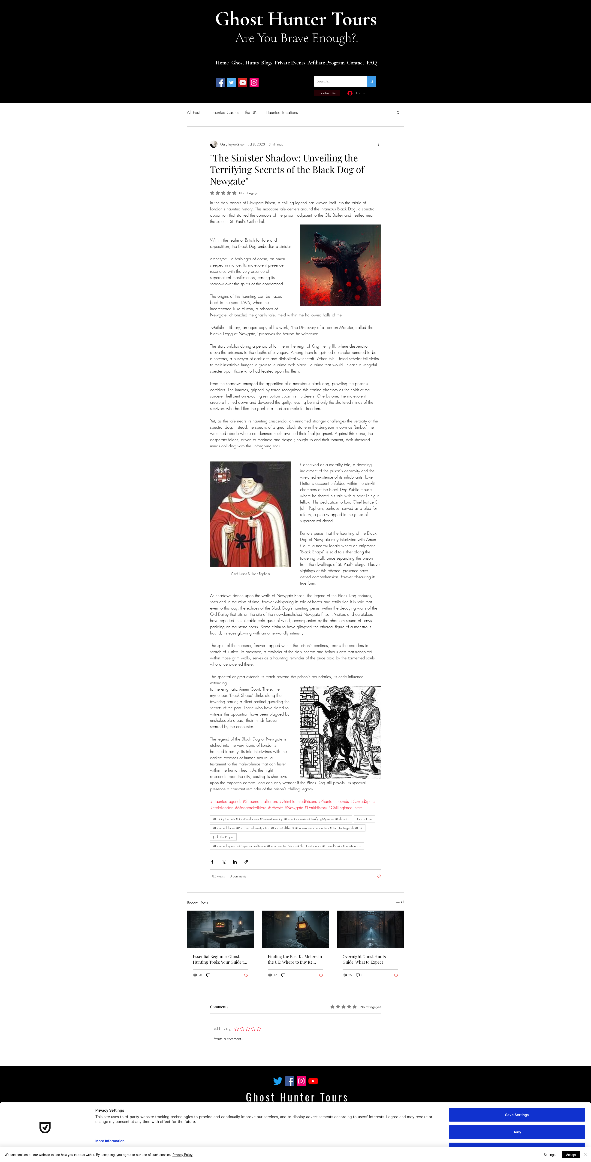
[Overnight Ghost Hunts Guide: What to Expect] (370, 929)
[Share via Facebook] (212, 862)
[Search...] (371, 81)
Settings (549, 1154)
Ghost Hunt (364, 819)
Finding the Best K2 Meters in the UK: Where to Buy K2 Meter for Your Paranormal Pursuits (295, 959)
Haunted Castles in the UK (233, 112)
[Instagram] (254, 82)
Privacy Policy (182, 1154)
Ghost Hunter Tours (298, 19)
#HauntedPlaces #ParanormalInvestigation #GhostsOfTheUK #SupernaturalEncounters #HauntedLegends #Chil (287, 828)
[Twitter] (231, 82)
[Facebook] (220, 82)
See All (399, 902)
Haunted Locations (282, 112)
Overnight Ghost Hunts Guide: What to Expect (364, 959)
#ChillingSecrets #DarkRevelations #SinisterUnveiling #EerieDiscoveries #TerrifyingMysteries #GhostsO (281, 819)
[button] (398, 112)
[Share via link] (246, 862)
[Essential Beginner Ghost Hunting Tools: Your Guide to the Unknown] (220, 929)
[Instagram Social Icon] (301, 1081)
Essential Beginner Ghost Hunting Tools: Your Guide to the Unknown (219, 959)
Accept (571, 1154)
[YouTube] (242, 82)
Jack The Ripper (223, 837)
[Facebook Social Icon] (289, 1081)
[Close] (585, 1154)
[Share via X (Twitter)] (223, 862)
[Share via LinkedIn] (235, 862)
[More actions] (378, 144)
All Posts (194, 112)
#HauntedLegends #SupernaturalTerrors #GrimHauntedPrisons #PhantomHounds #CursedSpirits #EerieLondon (287, 846)
